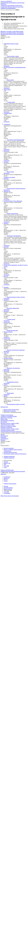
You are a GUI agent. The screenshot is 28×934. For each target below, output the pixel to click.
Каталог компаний (9, 448)
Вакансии (10, 7)
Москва (3, 434)
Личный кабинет (8, 487)
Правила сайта (4, 470)
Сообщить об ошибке (6, 416)
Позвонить (6, 66)
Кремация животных (12, 330)
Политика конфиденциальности (7, 470)
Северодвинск (4, 438)
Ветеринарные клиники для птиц (16, 404)
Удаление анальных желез (7, 430)
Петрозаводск (4, 435)
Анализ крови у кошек (13, 56)
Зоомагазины (10, 393)
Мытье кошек (19, 31)
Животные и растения (9, 411)
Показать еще (4, 407)
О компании (7, 493)
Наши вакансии (8, 489)
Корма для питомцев (18, 32)
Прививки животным (6, 427)
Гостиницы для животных (14, 235)
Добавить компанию (9, 456)
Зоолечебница (20, 34)
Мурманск (3, 437)
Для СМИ (6, 466)
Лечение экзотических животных (16, 350)
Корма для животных (12, 213)
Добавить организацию (7, 8)
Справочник (4, 7)
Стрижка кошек (11, 319)
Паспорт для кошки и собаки (8, 426)
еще (22, 7)
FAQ (5, 464)
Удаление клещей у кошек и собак (10, 428)
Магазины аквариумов (13, 308)
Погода (15, 7)
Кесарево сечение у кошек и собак (10, 423)
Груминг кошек (5, 34)
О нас (5, 467)
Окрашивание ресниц (12, 382)
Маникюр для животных (13, 368)
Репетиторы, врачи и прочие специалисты (15, 453)
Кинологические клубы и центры (16, 297)
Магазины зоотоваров (6, 32)
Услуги (19, 7)
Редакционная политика (18, 471)
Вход (14, 8)
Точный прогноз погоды (10, 452)
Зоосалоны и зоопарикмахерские (15, 139)
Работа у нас (7, 463)
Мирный (3, 440)
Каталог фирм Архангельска (11, 409)
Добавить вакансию (9, 457)
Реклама (14, 416)
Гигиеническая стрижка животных (16, 188)
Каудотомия (4, 422)
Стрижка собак (11, 102)
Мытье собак (12, 34)
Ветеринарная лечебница (7, 420)
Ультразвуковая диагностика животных (11, 431)
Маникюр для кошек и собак (8, 31)
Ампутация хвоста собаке (7, 424)
